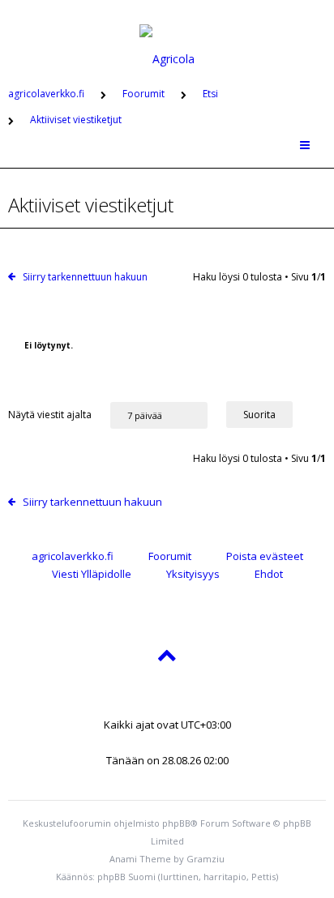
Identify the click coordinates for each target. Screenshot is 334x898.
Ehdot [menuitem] (269, 574)
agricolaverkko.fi (72, 556)
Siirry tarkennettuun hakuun (85, 277)
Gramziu (205, 859)
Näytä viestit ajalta (51, 414)
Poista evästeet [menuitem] (264, 556)
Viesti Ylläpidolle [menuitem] (91, 574)
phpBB (176, 823)
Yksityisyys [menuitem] (193, 574)
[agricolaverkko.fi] (167, 35)
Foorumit (169, 556)
